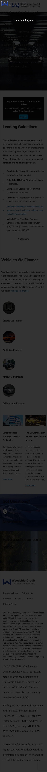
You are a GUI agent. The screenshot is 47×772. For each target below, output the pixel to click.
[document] (23, 386)
